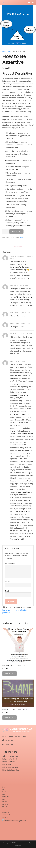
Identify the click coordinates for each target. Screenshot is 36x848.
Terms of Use (6, 815)
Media (4, 801)
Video (9, 51)
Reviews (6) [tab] (18, 246)
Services (5, 792)
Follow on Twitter (8, 762)
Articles (4, 794)
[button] (33, 6)
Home (4, 51)
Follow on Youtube (9, 764)
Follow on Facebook (9, 759)
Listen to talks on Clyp (10, 770)
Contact (5, 806)
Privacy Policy (6, 812)
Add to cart (16, 231)
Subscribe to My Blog (10, 756)
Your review (10, 564)
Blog (3, 799)
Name (7, 581)
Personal (5, 804)
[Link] (7, 2)
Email (7, 591)
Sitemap (5, 817)
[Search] (33, 2)
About (4, 789)
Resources (5, 797)
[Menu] (29, 2)
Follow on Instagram (10, 767)
